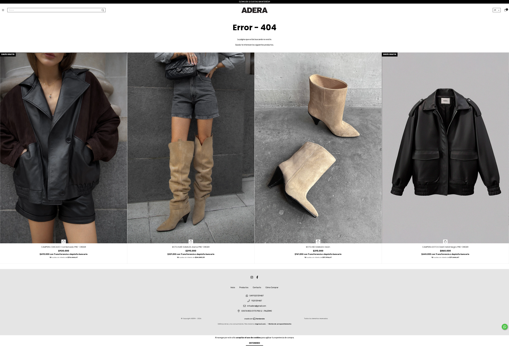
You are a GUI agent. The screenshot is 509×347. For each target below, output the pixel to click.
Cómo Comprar (272, 287)
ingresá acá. (260, 324)
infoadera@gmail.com (256, 306)
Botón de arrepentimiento (280, 324)
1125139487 (256, 301)
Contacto (257, 287)
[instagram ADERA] (251, 277)
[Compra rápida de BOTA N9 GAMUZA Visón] (318, 241)
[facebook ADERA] (257, 277)
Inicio (233, 287)
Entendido (254, 343)
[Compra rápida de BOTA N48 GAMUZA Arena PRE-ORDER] (191, 241)
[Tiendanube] (254, 319)
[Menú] (4, 10)
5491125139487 (256, 296)
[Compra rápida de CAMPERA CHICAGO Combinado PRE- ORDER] (63, 241)
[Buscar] (103, 10)
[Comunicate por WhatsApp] (505, 327)
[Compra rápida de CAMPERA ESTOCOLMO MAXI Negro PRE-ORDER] (445, 241)
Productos (243, 287)
